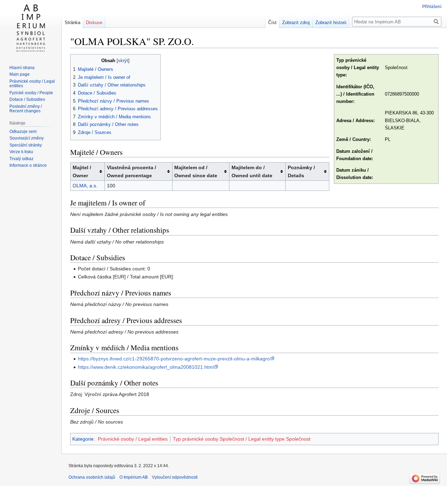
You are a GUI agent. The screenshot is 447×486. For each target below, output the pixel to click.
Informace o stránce (28, 165)
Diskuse (94, 22)
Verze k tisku (21, 151)
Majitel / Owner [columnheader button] (82, 171)
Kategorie (83, 439)
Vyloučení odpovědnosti (175, 477)
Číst (272, 22)
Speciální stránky (25, 145)
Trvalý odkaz (21, 158)
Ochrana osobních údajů (91, 477)
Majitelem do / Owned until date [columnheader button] (252, 171)
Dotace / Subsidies (27, 99)
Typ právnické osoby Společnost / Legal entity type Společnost (241, 439)
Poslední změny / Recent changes (25, 109)
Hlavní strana (22, 67)
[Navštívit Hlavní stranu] (31, 28)
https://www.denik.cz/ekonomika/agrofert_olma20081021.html (146, 367)
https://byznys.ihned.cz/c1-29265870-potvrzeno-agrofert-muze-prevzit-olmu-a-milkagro (174, 358)
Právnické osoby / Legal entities (133, 439)
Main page (19, 74)
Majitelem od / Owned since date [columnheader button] (195, 171)
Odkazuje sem (23, 131)
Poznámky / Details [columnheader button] (301, 171)
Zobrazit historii (330, 22)
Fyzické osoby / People (31, 92)
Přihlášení (431, 6)
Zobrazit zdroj (296, 22)
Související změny (26, 138)
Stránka (72, 22)
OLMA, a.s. (85, 185)
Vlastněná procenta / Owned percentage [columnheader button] (131, 171)
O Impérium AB (133, 477)
